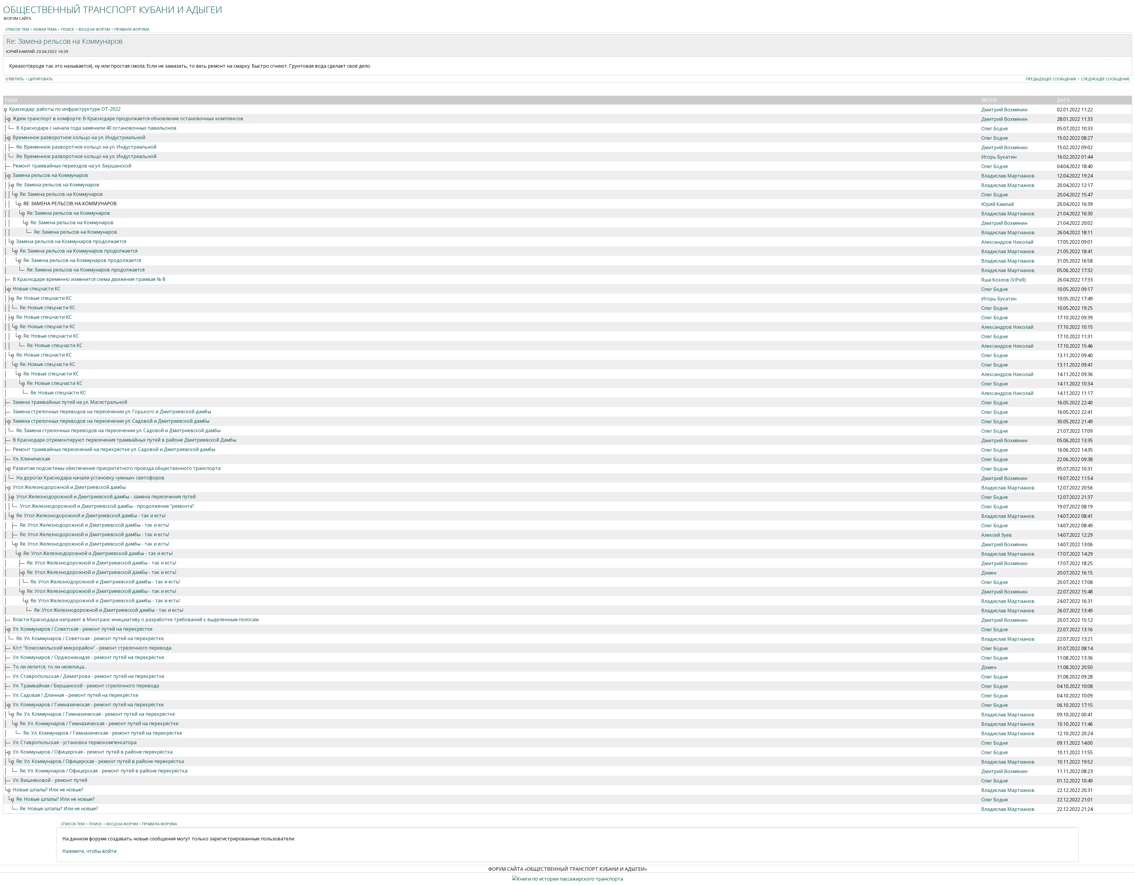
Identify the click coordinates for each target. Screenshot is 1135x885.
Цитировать (40, 79)
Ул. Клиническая (31, 458)
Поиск (67, 29)
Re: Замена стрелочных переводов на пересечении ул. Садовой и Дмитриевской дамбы (118, 430)
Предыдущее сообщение (1051, 79)
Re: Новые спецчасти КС (44, 298)
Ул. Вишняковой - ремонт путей (50, 780)
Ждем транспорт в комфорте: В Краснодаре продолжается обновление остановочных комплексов (128, 118)
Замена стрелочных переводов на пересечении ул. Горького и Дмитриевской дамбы (112, 411)
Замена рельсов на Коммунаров (50, 175)
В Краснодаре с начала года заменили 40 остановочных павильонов (96, 128)
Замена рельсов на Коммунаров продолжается (71, 241)
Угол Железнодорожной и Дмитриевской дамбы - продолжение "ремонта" (107, 506)
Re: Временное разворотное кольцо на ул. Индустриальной (86, 147)
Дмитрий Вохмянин (1004, 109)
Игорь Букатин (998, 157)
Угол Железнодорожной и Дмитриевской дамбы (69, 487)
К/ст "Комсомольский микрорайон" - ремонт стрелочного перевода (92, 648)
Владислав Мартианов (1008, 176)
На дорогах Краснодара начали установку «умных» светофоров (90, 477)
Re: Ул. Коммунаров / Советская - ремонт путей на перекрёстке (90, 638)
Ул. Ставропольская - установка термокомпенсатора (75, 742)
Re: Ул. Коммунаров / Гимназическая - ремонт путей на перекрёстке (95, 714)
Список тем (17, 29)
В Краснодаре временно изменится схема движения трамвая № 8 (89, 279)
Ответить (14, 79)
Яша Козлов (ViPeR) (1003, 279)
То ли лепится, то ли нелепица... (50, 666)
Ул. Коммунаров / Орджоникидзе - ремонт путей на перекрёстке (88, 657)
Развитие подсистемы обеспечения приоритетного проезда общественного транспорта (116, 468)
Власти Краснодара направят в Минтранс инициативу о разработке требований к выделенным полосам (136, 619)
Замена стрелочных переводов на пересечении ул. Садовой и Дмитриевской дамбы (111, 421)
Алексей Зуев (996, 535)
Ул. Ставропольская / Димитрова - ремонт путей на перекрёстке (88, 676)
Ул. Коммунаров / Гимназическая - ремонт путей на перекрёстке (88, 704)
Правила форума (131, 29)
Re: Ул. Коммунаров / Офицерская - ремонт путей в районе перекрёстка (100, 761)
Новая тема (45, 29)
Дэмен (988, 573)
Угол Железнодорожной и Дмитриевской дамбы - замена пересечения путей (106, 496)
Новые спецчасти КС (37, 288)
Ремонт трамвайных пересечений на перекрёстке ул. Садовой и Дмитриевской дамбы (114, 449)
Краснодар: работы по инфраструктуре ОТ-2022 (65, 109)
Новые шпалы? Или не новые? (48, 789)
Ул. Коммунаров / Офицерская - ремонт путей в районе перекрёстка (93, 752)
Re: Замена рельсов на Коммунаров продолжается (78, 251)
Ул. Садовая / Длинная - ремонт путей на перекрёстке (75, 695)
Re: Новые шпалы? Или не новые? (55, 799)
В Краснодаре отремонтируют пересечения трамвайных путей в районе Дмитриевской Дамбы (124, 440)
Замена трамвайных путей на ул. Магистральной (70, 402)
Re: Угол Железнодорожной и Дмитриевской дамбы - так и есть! (91, 515)
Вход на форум (94, 29)
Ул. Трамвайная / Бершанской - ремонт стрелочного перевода (86, 685)
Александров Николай (1007, 242)
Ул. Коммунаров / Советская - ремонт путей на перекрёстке (83, 629)
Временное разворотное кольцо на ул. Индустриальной (79, 137)
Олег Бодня (994, 128)
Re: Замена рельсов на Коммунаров (57, 184)
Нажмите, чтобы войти (89, 851)
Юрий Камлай (20, 51)
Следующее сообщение (1105, 79)
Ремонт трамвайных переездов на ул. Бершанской (72, 165)
